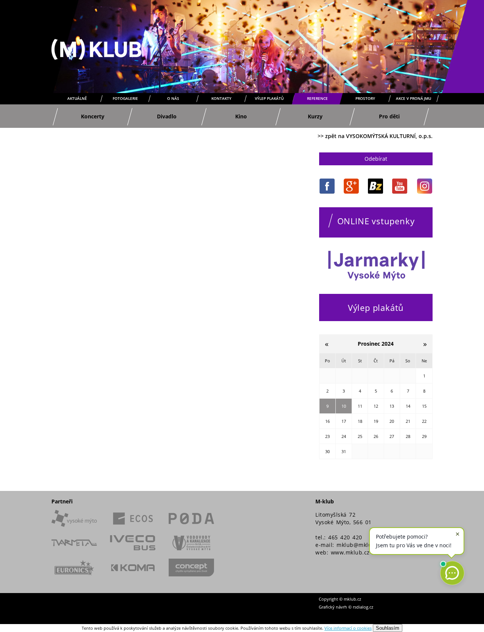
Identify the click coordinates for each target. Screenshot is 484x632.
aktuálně (77, 98)
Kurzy (315, 116)
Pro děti (389, 116)
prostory (365, 98)
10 (343, 406)
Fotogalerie (125, 98)
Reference (317, 98)
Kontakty (221, 98)
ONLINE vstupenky (376, 221)
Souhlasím (387, 628)
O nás (173, 98)
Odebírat (376, 158)
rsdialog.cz (363, 607)
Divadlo (167, 116)
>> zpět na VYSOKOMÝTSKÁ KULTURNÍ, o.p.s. (375, 136)
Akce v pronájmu (413, 98)
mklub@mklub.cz (360, 544)
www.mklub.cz (350, 552)
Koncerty (92, 116)
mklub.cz (352, 599)
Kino (241, 116)
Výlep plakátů (269, 98)
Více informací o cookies (348, 628)
